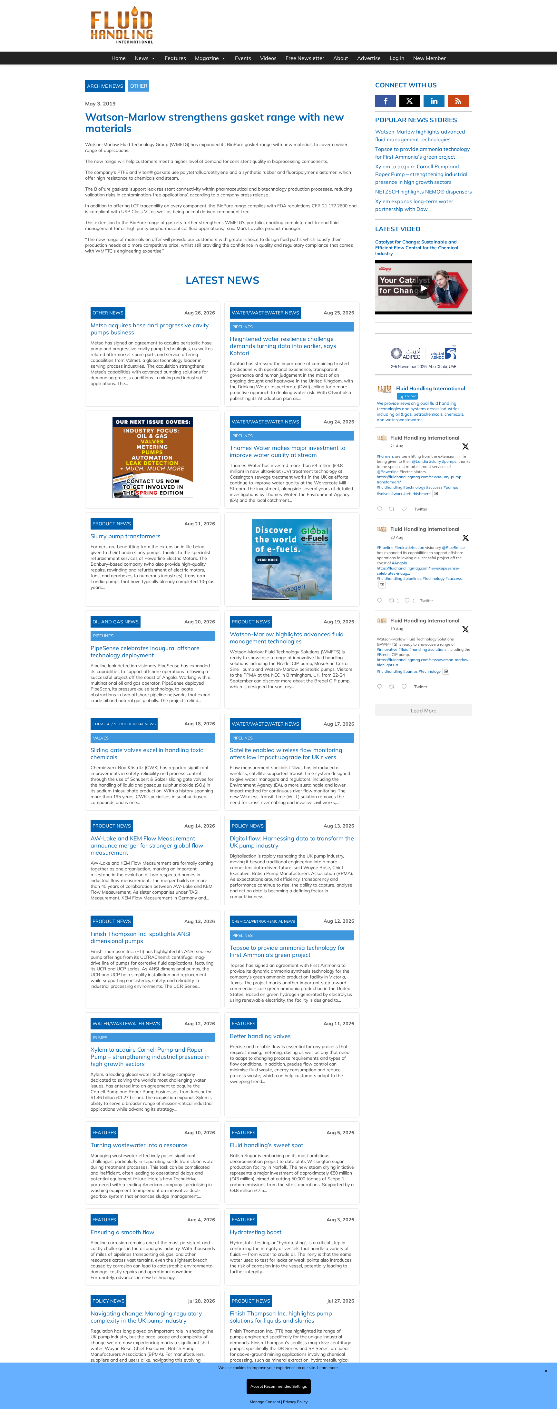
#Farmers (385, 456)
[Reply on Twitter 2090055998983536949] (381, 686)
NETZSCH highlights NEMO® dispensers (423, 191)
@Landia (420, 461)
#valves (383, 493)
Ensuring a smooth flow (122, 1232)
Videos (268, 58)
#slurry (435, 461)
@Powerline (388, 471)
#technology (414, 487)
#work (396, 493)
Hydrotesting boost (255, 1232)
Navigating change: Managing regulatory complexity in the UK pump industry (146, 1317)
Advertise (369, 58)
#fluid (403, 649)
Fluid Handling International (424, 437)
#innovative (387, 649)
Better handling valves (260, 1036)
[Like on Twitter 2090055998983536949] (406, 686)
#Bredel (384, 654)
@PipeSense (453, 547)
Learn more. (328, 1367)
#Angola (399, 563)
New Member (429, 58)
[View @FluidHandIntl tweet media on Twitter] (435, 493)
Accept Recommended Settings (278, 1386)
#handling (418, 649)
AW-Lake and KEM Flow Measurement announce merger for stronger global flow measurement (147, 845)
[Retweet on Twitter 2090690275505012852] (393, 509)
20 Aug (396, 537)
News (142, 58)
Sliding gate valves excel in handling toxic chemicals (147, 753)
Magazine (207, 58)
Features (175, 58)
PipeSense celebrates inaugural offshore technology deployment (145, 651)
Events (243, 58)
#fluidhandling (389, 487)
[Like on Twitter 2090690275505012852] (406, 509)
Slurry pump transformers (126, 536)
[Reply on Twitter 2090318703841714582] (381, 600)
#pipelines (412, 578)
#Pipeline (385, 547)
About (340, 58)
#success (434, 487)
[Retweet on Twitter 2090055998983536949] (393, 686)
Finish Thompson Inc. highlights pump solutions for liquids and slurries (281, 1317)
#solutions (437, 649)
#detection (414, 547)
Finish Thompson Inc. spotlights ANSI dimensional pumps (141, 937)
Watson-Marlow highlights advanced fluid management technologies (287, 637)
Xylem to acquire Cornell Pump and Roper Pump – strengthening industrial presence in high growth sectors (150, 1056)
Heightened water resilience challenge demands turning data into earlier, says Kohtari (283, 346)
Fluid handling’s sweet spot (266, 1145)
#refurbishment (417, 493)
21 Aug (396, 445)
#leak (399, 547)
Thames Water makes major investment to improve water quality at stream (287, 451)
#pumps (449, 461)
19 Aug (396, 628)
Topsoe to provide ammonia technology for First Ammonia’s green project (287, 951)
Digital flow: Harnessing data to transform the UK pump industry (292, 842)
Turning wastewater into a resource (139, 1145)
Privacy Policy (295, 1401)
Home (119, 58)
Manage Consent (265, 1401)
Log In (397, 58)
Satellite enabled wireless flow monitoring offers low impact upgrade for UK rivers (286, 753)
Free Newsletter (305, 58)
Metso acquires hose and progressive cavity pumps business (150, 329)
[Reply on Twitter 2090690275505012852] (381, 509)
